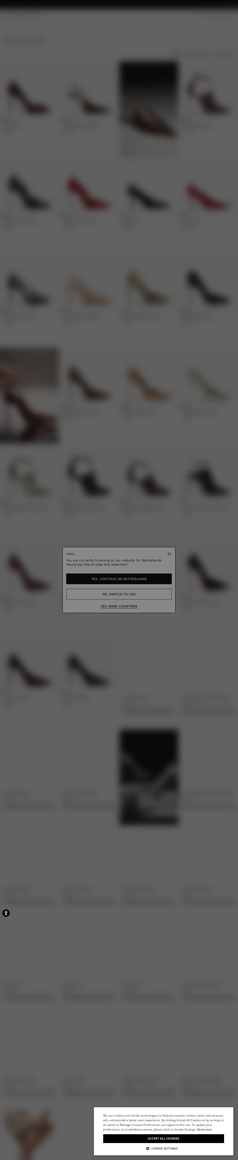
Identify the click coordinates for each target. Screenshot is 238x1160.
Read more (204, 1129)
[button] (163, 1148)
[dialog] (163, 1131)
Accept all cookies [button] (163, 1138)
